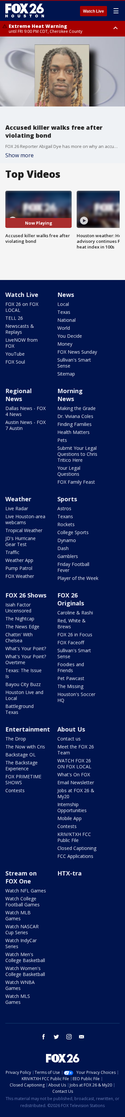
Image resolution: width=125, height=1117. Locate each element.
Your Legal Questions (68, 471)
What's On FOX (73, 774)
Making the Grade (76, 408)
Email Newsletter (75, 782)
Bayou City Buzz (23, 684)
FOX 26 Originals (70, 599)
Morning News (70, 395)
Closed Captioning (76, 848)
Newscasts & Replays (19, 329)
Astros (64, 508)
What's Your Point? (25, 648)
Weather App (19, 560)
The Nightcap (19, 618)
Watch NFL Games (25, 890)
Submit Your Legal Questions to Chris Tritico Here (77, 454)
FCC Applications (75, 856)
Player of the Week (77, 578)
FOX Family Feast (76, 482)
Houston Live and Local (24, 695)
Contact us (69, 738)
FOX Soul (15, 362)
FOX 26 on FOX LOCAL (21, 307)
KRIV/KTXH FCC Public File (74, 837)
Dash (63, 548)
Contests (15, 790)
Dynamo (66, 540)
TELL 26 (14, 318)
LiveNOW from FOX (21, 343)
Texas (63, 312)
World (63, 328)
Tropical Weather (23, 530)
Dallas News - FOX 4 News (25, 411)
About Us (71, 729)
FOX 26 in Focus (74, 634)
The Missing (70, 686)
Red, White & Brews (71, 623)
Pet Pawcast (70, 678)
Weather (18, 499)
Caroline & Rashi (75, 612)
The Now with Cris (25, 746)
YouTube (15, 354)
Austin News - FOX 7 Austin (25, 425)
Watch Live (93, 11)
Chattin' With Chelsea (19, 637)
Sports (67, 499)
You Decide (69, 336)
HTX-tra (69, 873)
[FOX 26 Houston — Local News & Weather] (24, 11)
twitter (56, 1036)
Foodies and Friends (70, 667)
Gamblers (67, 556)
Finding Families (74, 424)
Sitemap (66, 374)
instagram (69, 1036)
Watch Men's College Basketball (25, 957)
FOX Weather (19, 576)
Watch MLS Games (17, 999)
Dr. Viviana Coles (75, 416)
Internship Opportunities (72, 807)
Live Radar (16, 508)
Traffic (12, 552)
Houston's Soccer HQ (76, 697)
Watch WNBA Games (20, 985)
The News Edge (22, 626)
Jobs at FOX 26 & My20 (75, 793)
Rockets (66, 524)
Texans (65, 516)
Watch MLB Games (18, 915)
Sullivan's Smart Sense (74, 363)
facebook (43, 1036)
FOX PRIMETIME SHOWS (23, 779)
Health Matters (73, 432)
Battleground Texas (19, 709)
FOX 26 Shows (25, 595)
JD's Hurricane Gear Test (20, 541)
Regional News (18, 395)
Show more (19, 155)
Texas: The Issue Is (23, 673)
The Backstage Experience (21, 765)
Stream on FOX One (21, 877)
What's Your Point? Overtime (25, 659)
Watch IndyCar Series (21, 943)
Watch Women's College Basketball (25, 971)
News (65, 295)
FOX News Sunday (77, 352)
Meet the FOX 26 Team (75, 749)
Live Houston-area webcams (25, 519)
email (81, 1036)
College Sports (73, 532)
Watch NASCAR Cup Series (22, 929)
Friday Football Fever (73, 567)
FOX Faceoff (70, 642)
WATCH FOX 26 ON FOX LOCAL (74, 763)
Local (63, 304)
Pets (62, 440)
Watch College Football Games (22, 901)
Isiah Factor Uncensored (18, 607)
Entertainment (27, 729)
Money (64, 344)
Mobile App (69, 818)
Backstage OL (20, 754)
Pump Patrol (18, 568)
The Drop (15, 738)
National (66, 320)
